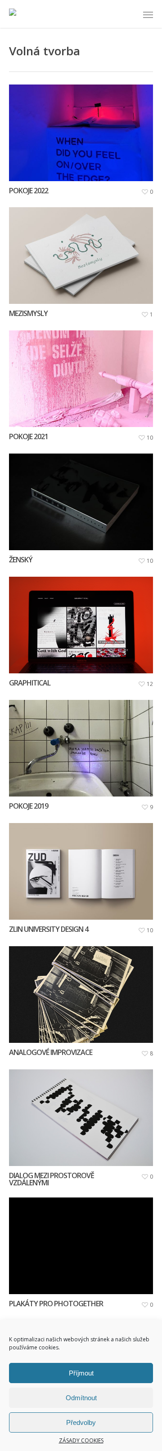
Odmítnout (81, 1398)
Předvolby (81, 1422)
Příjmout (81, 1373)
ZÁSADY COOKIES (81, 1440)
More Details (83, 126)
